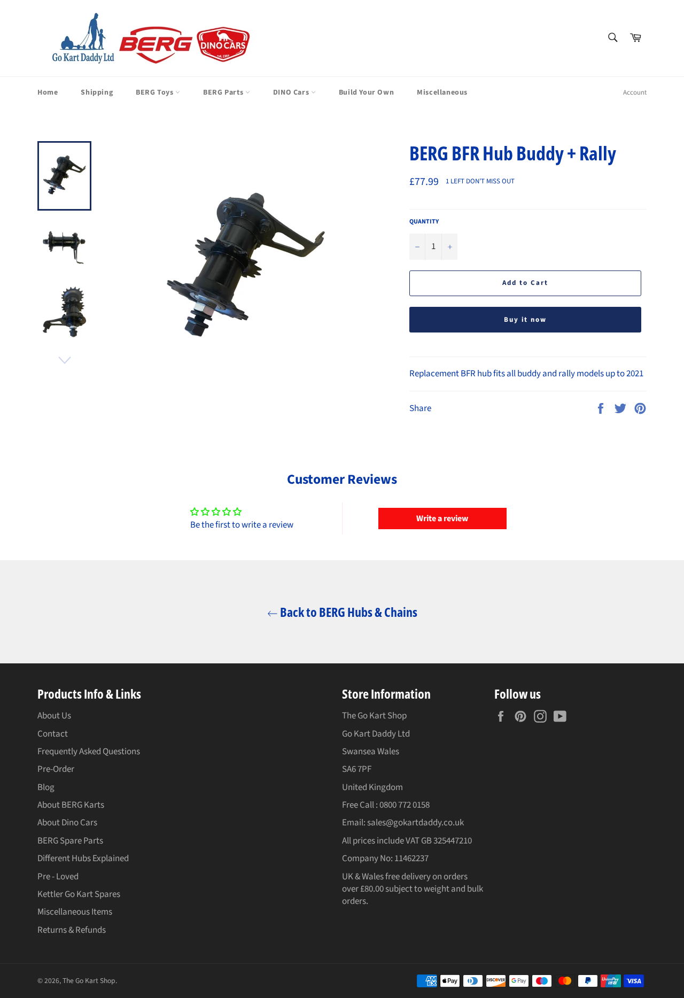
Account (635, 92)
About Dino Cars (67, 822)
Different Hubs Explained (83, 858)
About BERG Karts (70, 805)
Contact (52, 734)
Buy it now (525, 319)
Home (47, 92)
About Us (54, 715)
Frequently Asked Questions (88, 751)
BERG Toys (155, 92)
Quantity (424, 222)
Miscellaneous (442, 92)
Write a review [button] (442, 518)
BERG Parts (224, 92)
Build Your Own (366, 92)
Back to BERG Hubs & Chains (347, 612)
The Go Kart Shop (89, 981)
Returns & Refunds (71, 930)
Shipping (97, 92)
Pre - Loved (58, 876)
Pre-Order (55, 769)
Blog (46, 787)
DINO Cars (292, 92)
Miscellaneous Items (74, 912)
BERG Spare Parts (70, 840)
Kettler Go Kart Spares (78, 894)
